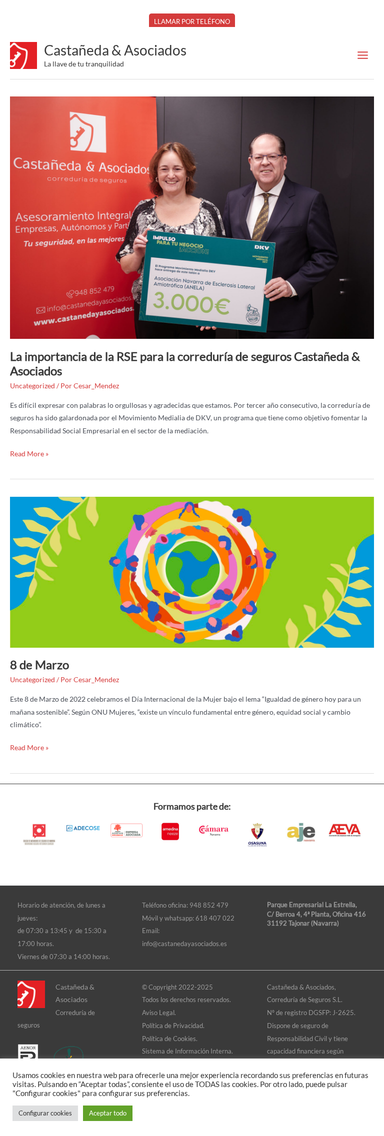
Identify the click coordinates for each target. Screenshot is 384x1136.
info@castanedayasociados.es (184, 944)
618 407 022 (215, 918)
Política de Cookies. (170, 1039)
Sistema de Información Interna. (187, 1051)
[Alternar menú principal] (363, 55)
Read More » (29, 452)
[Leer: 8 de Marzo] (192, 571)
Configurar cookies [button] (45, 1113)
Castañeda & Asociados (115, 49)
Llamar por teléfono (192, 21)
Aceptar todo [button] (107, 1113)
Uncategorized (32, 385)
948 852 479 (209, 905)
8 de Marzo (39, 665)
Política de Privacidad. (173, 1026)
